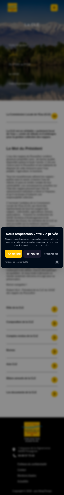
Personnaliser (50, 253)
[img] (57, 262)
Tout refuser (32, 253)
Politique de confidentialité (16, 262)
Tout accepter (13, 253)
